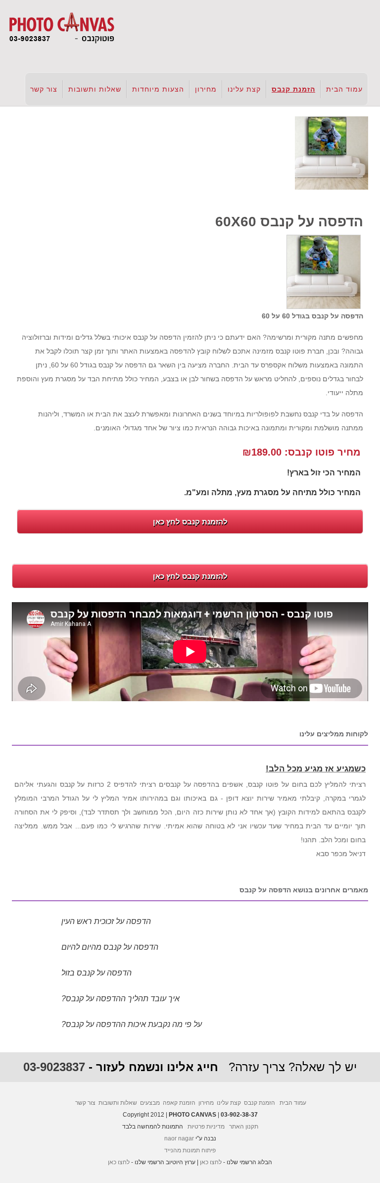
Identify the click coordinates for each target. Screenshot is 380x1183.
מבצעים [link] (150, 1102)
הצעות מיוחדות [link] (158, 89)
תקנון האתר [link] (243, 1126)
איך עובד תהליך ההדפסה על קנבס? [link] (120, 998)
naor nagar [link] (179, 1138)
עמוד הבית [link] (344, 89)
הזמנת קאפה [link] (179, 1102)
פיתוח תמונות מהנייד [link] (190, 1150)
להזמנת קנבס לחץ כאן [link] (190, 521)
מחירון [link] (206, 89)
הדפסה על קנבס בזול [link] (96, 973)
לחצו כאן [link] (211, 1162)
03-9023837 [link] (54, 1067)
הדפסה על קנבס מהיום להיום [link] (109, 947)
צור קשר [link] (43, 89)
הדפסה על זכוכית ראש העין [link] (106, 921)
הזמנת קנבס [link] (293, 89)
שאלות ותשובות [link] (94, 89)
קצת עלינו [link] (244, 89)
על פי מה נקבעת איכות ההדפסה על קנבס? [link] (131, 1024)
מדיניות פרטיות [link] (206, 1126)
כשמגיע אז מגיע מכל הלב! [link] (316, 766)
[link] (61, 27)
